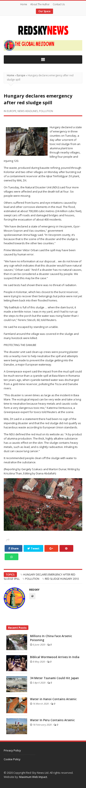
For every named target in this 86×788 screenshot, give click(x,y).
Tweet (34, 548)
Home (23, 4)
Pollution (46, 111)
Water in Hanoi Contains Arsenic (53, 699)
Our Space (44, 11)
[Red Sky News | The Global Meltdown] (43, 30)
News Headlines (28, 111)
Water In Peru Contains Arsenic (52, 720)
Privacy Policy (12, 750)
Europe (21, 75)
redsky (34, 589)
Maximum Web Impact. (33, 777)
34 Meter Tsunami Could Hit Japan (54, 678)
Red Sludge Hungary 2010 (62, 579)
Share (14, 548)
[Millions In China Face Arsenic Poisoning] (16, 642)
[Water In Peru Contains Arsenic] (16, 726)
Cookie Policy (12, 759)
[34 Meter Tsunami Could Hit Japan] (16, 684)
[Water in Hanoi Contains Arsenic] (16, 705)
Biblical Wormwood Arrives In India (54, 657)
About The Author (40, 4)
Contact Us (59, 4)
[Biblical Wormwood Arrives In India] (16, 663)
